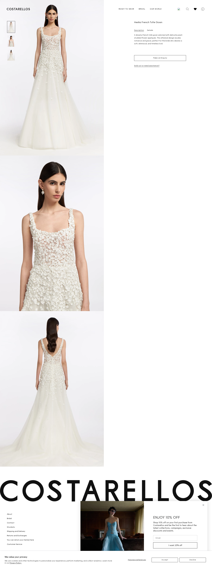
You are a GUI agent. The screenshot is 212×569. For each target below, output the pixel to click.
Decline (193, 560)
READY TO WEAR (126, 9)
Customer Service (14, 544)
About (9, 514)
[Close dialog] (203, 505)
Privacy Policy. (16, 563)
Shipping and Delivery (16, 531)
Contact (10, 523)
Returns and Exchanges (17, 536)
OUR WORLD (156, 9)
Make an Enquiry (160, 58)
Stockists (11, 527)
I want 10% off (175, 545)
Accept (165, 560)
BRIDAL (142, 9)
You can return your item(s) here (20, 540)
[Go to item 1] (11, 27)
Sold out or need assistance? (147, 66)
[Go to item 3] (11, 55)
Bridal (9, 518)
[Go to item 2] (11, 41)
